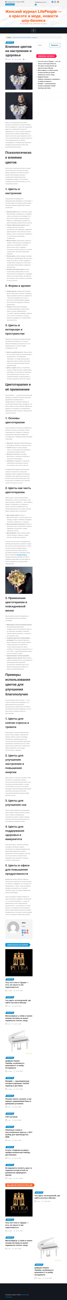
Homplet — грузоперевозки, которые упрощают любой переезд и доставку (17, 1083)
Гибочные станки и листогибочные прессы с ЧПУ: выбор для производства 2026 (19, 1133)
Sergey (10, 990)
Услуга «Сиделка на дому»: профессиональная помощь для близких (17, 1152)
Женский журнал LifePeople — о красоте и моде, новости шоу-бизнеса (33, 16)
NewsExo (24, 1295)
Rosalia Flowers (22, 555)
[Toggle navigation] (33, 30)
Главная (9, 37)
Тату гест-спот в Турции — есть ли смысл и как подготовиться (17, 984)
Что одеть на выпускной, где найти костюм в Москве (18, 1001)
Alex (9, 59)
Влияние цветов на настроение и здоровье (25, 37)
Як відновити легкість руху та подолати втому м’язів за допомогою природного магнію (18, 1171)
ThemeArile (8, 1297)
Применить (55, 45)
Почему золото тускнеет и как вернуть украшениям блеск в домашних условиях (18, 1101)
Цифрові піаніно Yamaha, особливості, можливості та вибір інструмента (15, 1064)
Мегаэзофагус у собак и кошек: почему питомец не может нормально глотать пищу (19, 1018)
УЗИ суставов (11, 1116)
